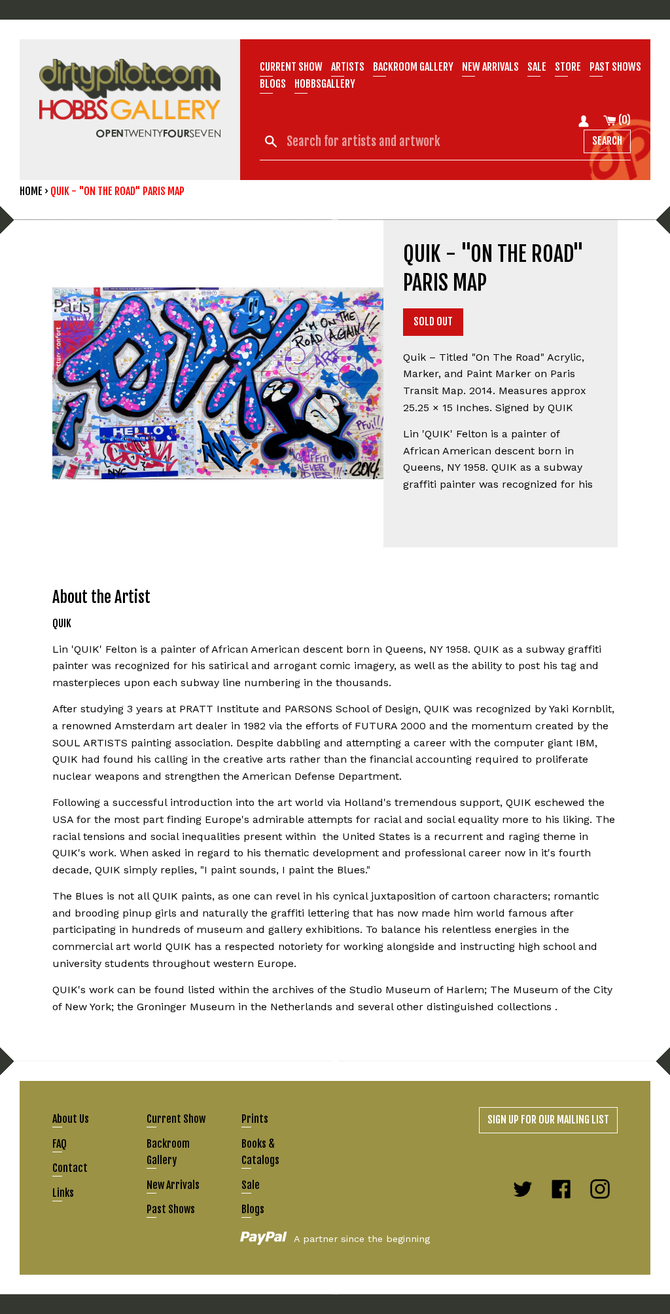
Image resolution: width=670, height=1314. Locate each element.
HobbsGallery (324, 83)
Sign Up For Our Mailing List (548, 1119)
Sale (536, 66)
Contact (70, 1168)
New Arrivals (173, 1185)
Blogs (273, 83)
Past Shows (615, 66)
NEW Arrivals (490, 66)
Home (31, 191)
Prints (254, 1118)
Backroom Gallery (413, 66)
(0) (623, 119)
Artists (347, 66)
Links (63, 1192)
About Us (70, 1118)
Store (568, 66)
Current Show (291, 66)
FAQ (59, 1143)
